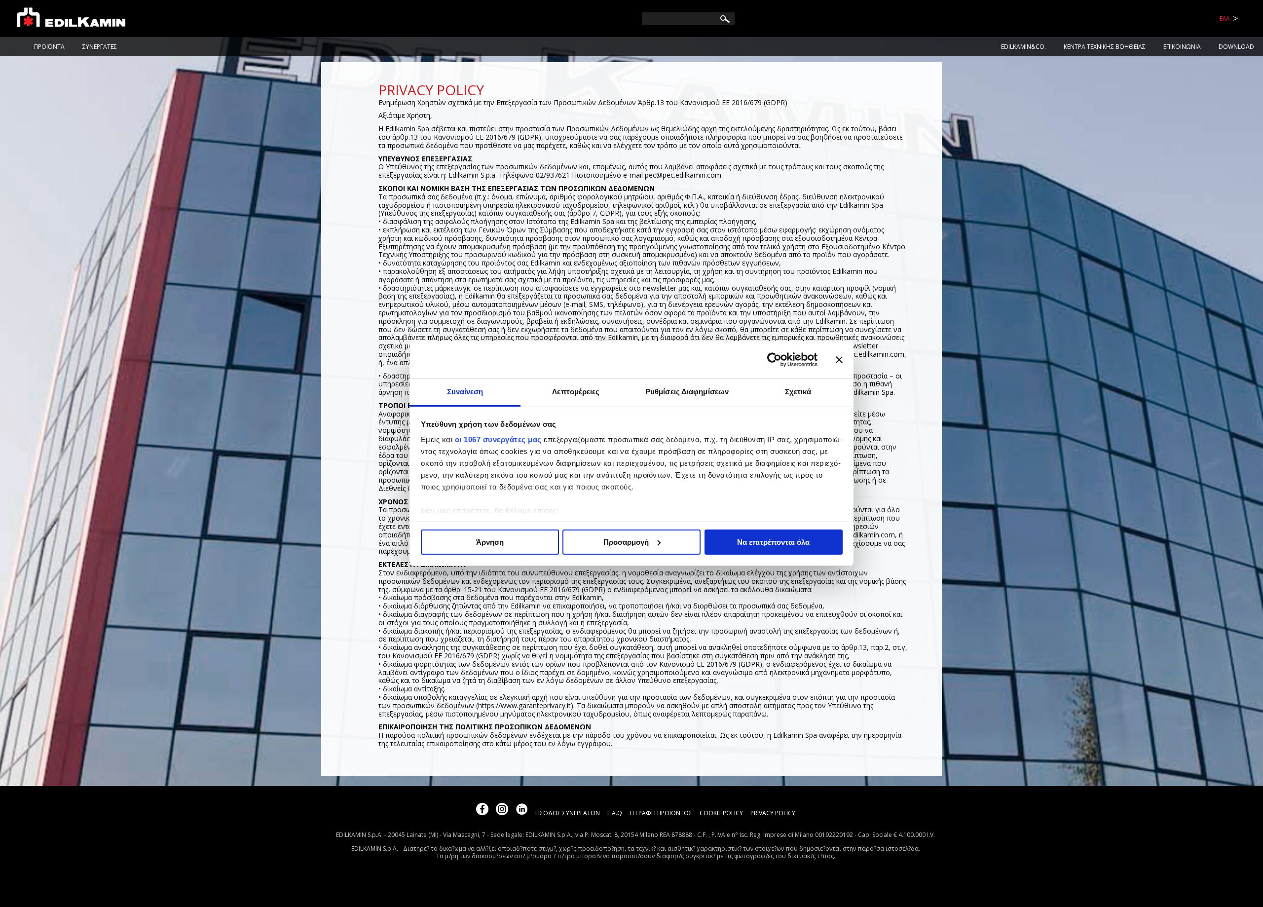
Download (1236, 46)
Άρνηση (490, 542)
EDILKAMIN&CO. (1023, 46)
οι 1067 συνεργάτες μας (498, 439)
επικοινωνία (1182, 46)
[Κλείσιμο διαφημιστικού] (839, 359)
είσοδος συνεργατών (567, 813)
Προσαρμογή (626, 542)
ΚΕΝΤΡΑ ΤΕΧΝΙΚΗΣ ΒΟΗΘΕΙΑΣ (1105, 46)
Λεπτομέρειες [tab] (575, 391)
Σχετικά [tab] (798, 391)
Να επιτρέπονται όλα (773, 542)
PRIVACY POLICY (772, 813)
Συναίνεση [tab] (465, 391)
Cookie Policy (721, 813)
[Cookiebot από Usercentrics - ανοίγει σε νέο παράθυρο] (774, 359)
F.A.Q (614, 813)
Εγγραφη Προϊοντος (661, 813)
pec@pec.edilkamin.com (683, 175)
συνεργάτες (99, 46)
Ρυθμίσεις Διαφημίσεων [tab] (687, 391)
